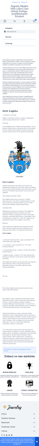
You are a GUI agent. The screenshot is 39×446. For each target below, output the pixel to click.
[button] (5, 21)
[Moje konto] (24, 21)
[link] (19, 31)
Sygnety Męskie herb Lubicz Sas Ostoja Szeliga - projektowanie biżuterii (19, 11)
